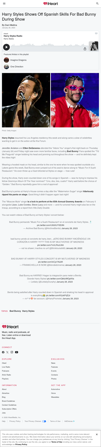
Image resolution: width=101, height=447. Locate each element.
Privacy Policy (15, 421)
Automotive (55, 389)
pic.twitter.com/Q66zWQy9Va (60, 278)
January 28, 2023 (70, 228)
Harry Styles (28, 310)
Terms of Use (55, 421)
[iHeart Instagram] (12, 352)
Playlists (5, 378)
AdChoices (68, 421)
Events (54, 371)
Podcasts (5, 371)
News (53, 363)
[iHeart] (50, 3)
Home (53, 393)
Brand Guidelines (8, 401)
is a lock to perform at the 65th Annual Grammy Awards (54, 201)
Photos (54, 378)
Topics (4, 311)
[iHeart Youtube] (16, 352)
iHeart (4, 363)
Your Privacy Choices (33, 421)
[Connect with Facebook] (3, 352)
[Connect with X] (7, 352)
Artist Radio (6, 374)
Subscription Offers (9, 409)
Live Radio (6, 367)
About (4, 389)
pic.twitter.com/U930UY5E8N (50, 225)
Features (54, 367)
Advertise (5, 393)
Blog (3, 397)
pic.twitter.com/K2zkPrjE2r (58, 295)
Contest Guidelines (9, 405)
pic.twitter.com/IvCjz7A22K (50, 261)
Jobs (4, 412)
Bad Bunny (15, 310)
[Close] (97, 434)
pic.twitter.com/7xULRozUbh (50, 244)
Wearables (55, 397)
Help (3, 421)
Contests (54, 374)
